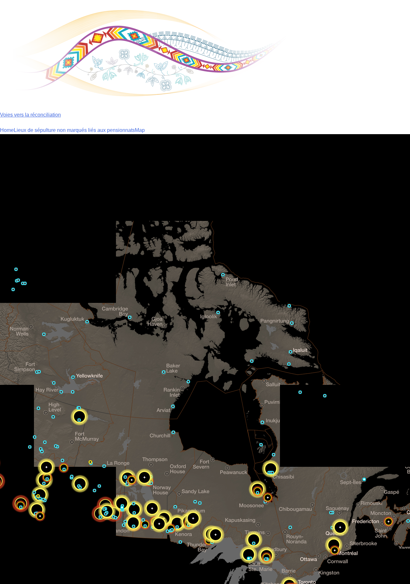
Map (140, 130)
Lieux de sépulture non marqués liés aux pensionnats (74, 130)
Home (7, 130)
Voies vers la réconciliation (30, 115)
